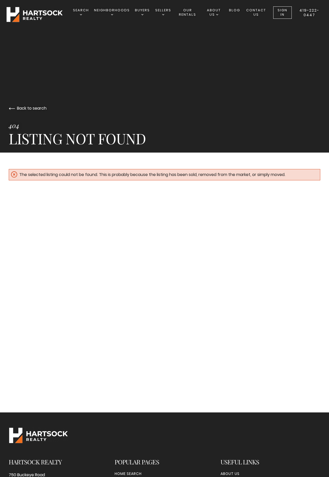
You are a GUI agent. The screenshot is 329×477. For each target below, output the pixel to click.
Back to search (32, 108)
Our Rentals (187, 12)
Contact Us (256, 12)
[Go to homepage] (39, 14)
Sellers (163, 10)
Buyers (142, 10)
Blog (234, 10)
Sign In (282, 12)
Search (81, 10)
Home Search (128, 473)
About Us (214, 12)
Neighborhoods (112, 10)
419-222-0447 (309, 12)
